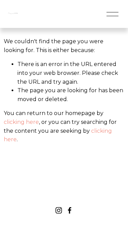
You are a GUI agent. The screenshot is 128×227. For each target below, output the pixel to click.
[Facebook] (69, 210)
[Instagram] (58, 210)
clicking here (21, 122)
